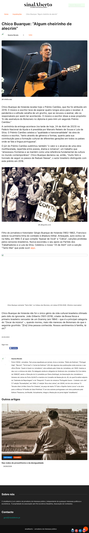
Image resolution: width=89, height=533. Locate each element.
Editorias (7, 457)
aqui (33, 248)
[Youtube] (6, 5)
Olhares (17, 457)
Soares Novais (13, 35)
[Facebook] (2, 5)
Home (6, 14)
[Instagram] (9, 5)
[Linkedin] (13, 5)
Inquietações (17, 14)
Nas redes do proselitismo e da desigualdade (23, 463)
